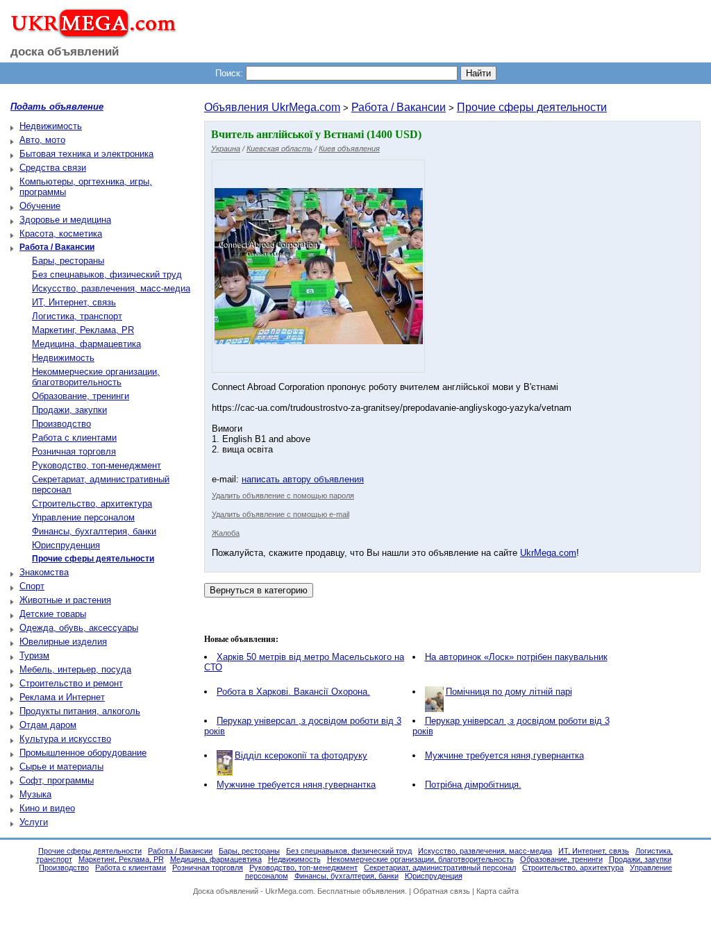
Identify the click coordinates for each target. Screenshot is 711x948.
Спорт (31, 586)
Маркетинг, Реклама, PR (83, 330)
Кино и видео (47, 808)
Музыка (35, 794)
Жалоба (226, 533)
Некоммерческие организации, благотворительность (96, 376)
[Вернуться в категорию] (258, 590)
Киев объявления (349, 148)
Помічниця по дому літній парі (509, 691)
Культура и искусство (65, 739)
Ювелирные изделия (63, 641)
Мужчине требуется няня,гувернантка (504, 755)
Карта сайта (497, 891)
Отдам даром (47, 725)
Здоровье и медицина (65, 219)
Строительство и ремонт (71, 683)
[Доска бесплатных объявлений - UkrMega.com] (88, 34)
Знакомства (44, 572)
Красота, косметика (60, 233)
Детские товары (52, 614)
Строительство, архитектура (92, 503)
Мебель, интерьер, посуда (75, 669)
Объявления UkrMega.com (272, 107)
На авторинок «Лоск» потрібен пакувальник (516, 657)
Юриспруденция (66, 545)
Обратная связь (441, 891)
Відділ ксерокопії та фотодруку (301, 755)
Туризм (34, 655)
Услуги (33, 822)
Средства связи (52, 167)
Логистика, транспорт (77, 316)
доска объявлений (64, 51)
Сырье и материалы (61, 766)
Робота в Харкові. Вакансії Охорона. (293, 691)
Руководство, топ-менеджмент (96, 465)
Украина (225, 148)
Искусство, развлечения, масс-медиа (111, 288)
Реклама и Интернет (62, 697)
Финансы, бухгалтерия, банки (94, 531)
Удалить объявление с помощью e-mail (280, 514)
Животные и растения (65, 600)
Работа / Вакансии (398, 107)
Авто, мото (42, 140)
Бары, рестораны (68, 260)
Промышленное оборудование (83, 752)
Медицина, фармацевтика (86, 344)
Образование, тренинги (80, 396)
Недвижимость (50, 126)
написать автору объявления (303, 479)
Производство (61, 423)
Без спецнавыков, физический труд (107, 274)
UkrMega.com (548, 553)
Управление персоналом (83, 517)
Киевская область (279, 148)
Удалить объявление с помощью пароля (283, 495)
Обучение (39, 206)
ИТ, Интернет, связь (74, 302)
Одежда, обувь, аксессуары (78, 628)
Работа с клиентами (74, 437)
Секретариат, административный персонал (440, 867)
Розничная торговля (74, 451)
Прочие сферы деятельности (532, 107)
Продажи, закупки (69, 410)
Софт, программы (56, 780)
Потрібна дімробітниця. (473, 784)
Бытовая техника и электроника (86, 154)
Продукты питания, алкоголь (79, 711)
